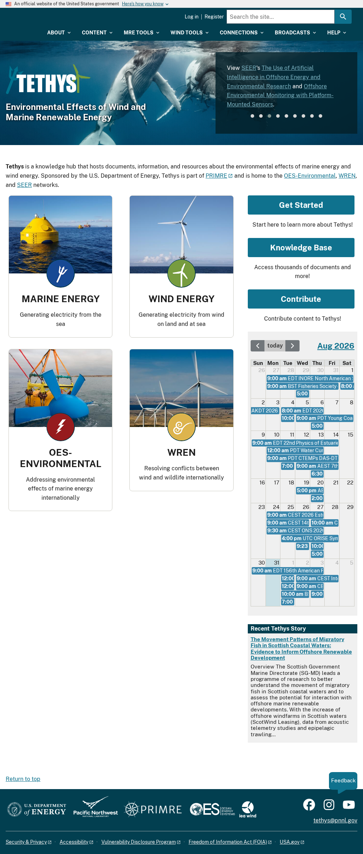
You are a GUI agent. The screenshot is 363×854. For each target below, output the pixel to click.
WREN (347, 175)
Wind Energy (181, 298)
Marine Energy (61, 298)
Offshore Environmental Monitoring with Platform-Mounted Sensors (280, 95)
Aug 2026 (335, 345)
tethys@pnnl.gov (335, 820)
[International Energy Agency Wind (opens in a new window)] (248, 809)
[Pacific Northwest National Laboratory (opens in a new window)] (93, 810)
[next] (292, 345)
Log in (192, 16)
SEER (248, 68)
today (275, 345)
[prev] (258, 345)
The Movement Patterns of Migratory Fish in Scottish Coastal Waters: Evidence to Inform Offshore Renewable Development (301, 648)
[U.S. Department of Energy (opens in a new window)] (37, 809)
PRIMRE (216, 175)
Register (214, 16)
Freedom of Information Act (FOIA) (228, 842)
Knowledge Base (301, 247)
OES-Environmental (310, 175)
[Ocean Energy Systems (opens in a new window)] (213, 809)
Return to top (23, 779)
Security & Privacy (26, 842)
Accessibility (74, 842)
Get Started (301, 205)
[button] (252, 116)
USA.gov (290, 842)
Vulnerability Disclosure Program (138, 842)
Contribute (301, 299)
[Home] (27, 18)
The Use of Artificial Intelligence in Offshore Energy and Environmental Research (273, 77)
